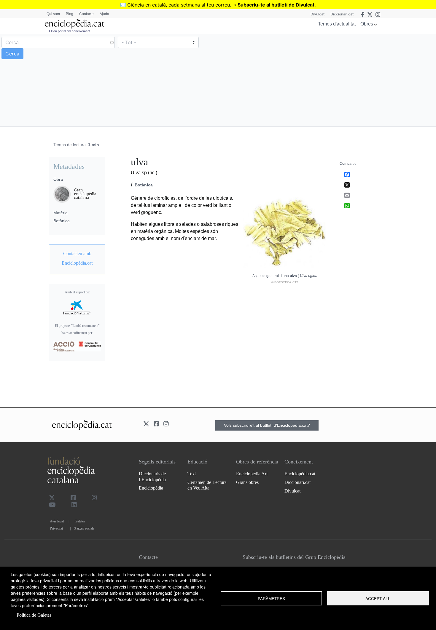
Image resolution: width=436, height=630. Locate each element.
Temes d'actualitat (337, 23)
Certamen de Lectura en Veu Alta (207, 485)
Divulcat (317, 14)
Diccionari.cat (342, 14)
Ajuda (104, 14)
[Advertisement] (326, 79)
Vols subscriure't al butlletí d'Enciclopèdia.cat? (267, 425)
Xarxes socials (84, 528)
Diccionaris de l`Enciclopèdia (152, 476)
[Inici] (74, 24)
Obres (366, 23)
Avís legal (57, 521)
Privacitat (56, 528)
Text (191, 473)
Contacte (86, 14)
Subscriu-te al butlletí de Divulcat (276, 5)
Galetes (80, 521)
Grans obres (247, 482)
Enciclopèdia (151, 487)
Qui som (53, 14)
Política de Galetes (34, 615)
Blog (69, 14)
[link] (77, 258)
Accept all (377, 598)
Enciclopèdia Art (252, 473)
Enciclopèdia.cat (299, 473)
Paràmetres (271, 598)
